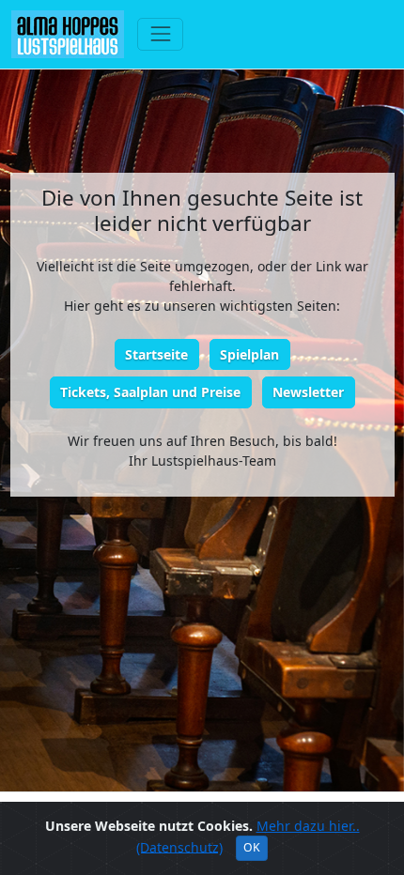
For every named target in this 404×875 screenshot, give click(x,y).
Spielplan (249, 354)
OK (251, 847)
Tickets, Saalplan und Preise (150, 392)
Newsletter (308, 392)
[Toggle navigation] (160, 34)
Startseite (156, 354)
